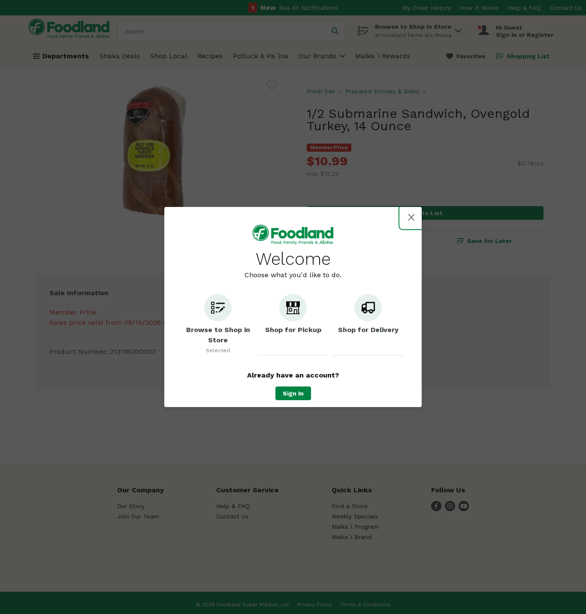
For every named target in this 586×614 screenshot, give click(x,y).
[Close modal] (411, 217)
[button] (218, 325)
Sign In (293, 393)
